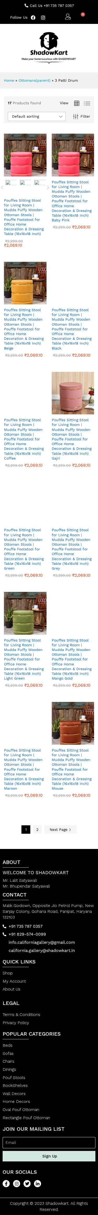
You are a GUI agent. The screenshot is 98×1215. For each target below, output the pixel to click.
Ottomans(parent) (34, 80)
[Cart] (81, 17)
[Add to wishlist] (36, 173)
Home (9, 80)
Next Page (59, 829)
